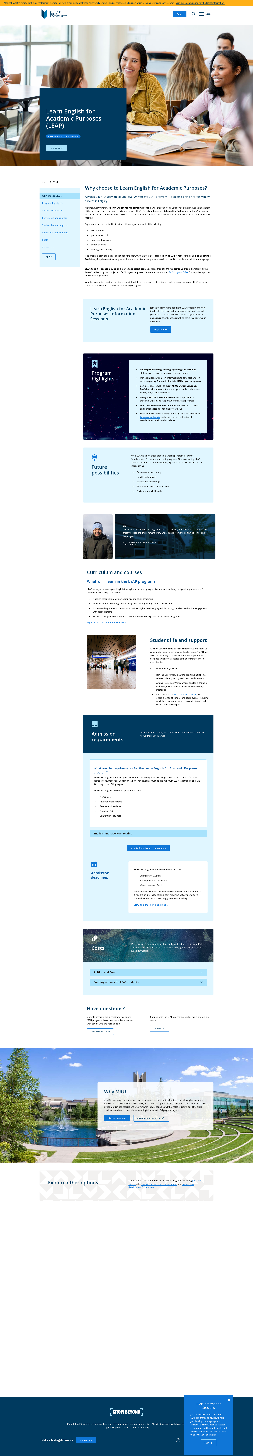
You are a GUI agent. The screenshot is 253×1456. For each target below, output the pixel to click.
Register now (160, 329)
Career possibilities (52, 210)
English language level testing (113, 833)
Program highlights (52, 203)
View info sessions (100, 1031)
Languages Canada (150, 417)
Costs (45, 239)
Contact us (47, 247)
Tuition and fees (104, 972)
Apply (180, 14)
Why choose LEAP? (52, 195)
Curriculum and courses (54, 217)
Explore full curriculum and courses (105, 622)
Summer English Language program (159, 1184)
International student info (151, 1118)
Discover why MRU (117, 1118)
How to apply (57, 148)
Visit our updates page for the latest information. (200, 2)
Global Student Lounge (185, 694)
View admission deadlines (150, 904)
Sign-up (209, 1442)
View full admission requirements (148, 848)
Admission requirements (55, 232)
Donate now (86, 1440)
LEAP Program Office (178, 272)
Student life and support (55, 225)
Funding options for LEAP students (116, 982)
